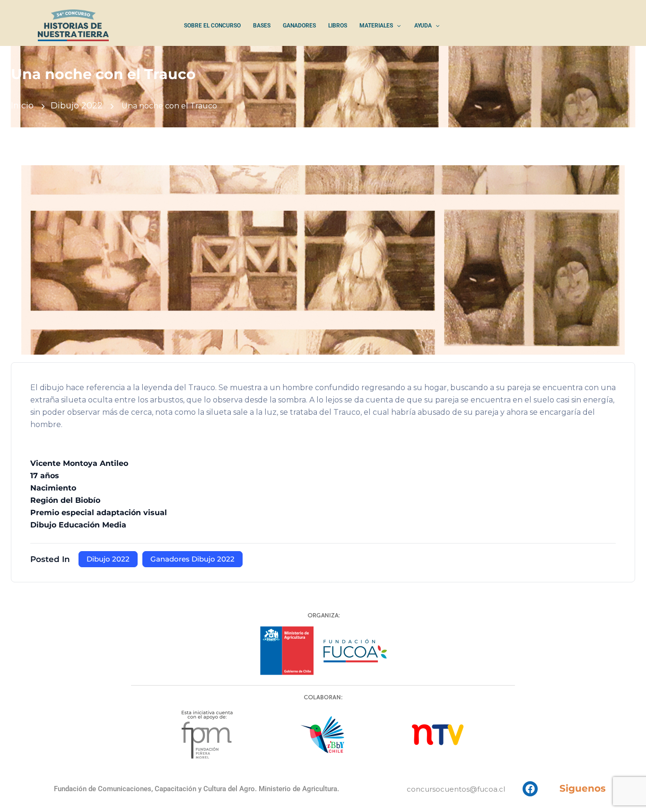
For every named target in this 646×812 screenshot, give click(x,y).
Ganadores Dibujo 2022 (192, 558)
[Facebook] (530, 788)
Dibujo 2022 (77, 105)
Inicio (22, 105)
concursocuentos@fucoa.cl (456, 789)
